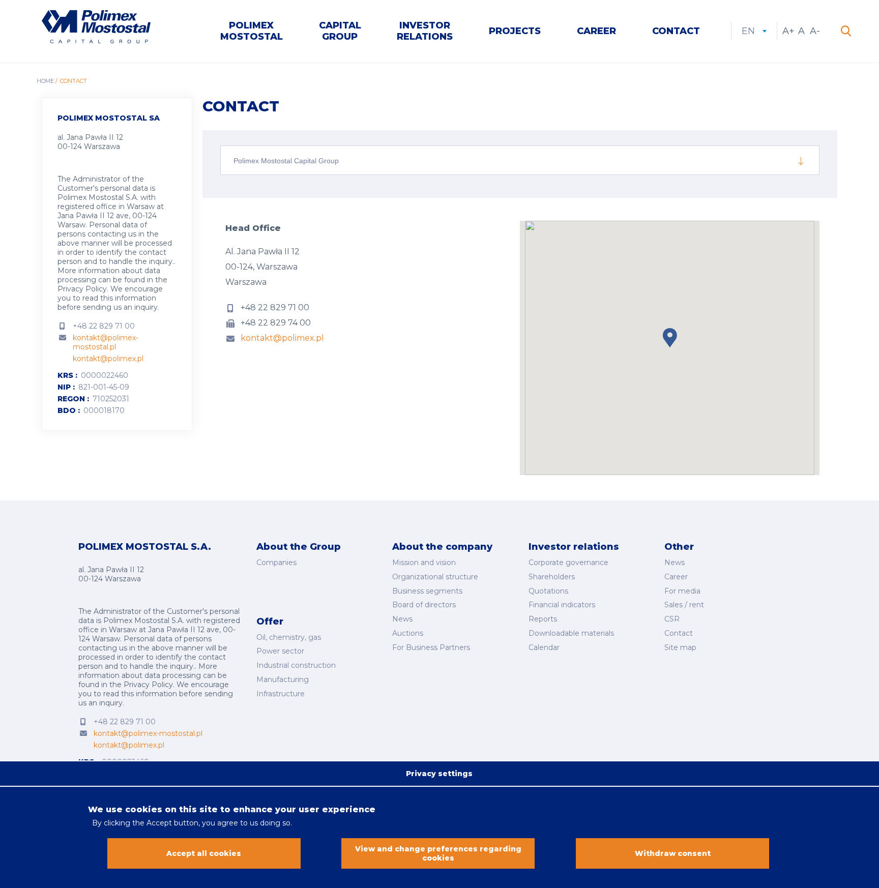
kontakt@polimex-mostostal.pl (105, 342)
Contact (676, 31)
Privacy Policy (82, 288)
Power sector (280, 651)
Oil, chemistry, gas (288, 637)
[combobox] (519, 160)
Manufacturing (282, 679)
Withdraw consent (673, 853)
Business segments (427, 591)
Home (45, 80)
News (402, 619)
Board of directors (424, 604)
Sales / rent (684, 604)
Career (596, 31)
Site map (680, 647)
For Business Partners (431, 647)
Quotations (548, 591)
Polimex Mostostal (251, 31)
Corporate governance (568, 562)
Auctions (407, 633)
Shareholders (552, 576)
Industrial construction (296, 665)
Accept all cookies (203, 853)
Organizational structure (435, 576)
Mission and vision (424, 562)
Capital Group (340, 31)
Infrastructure (280, 693)
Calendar (544, 647)
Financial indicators (562, 604)
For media (682, 591)
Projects (515, 31)
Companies (276, 562)
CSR (672, 619)
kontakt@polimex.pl (108, 358)
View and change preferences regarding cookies (438, 853)
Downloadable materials (571, 633)
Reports (543, 619)
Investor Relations (425, 31)
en (754, 31)
